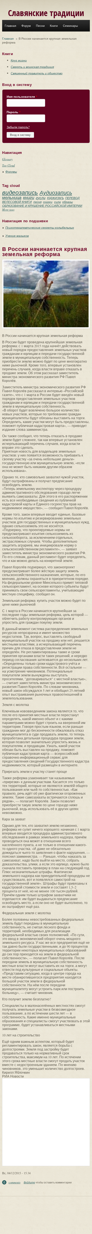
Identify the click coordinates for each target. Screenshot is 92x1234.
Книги (54, 25)
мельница (11, 197)
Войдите (29, 1182)
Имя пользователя (22, 97)
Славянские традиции (46, 12)
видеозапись (20, 192)
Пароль (14, 112)
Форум (26, 25)
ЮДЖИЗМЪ (55, 198)
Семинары (70, 25)
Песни (40, 25)
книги (28, 197)
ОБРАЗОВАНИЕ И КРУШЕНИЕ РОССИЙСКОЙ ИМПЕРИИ (42, 206)
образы (67, 202)
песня (37, 202)
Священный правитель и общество (36, 73)
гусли (40, 197)
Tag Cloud (8, 165)
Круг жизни (19, 60)
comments (14, 1182)
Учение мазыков (17, 236)
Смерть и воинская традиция (32, 67)
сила (57, 202)
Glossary (7, 159)
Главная (10, 25)
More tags (8, 209)
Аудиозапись (56, 192)
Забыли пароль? (18, 127)
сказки (47, 202)
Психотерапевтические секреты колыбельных (39, 227)
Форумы (11, 172)
